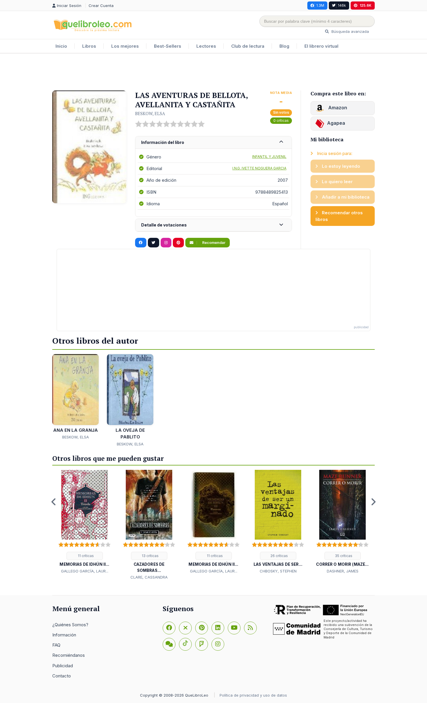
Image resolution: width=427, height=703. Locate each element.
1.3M (320, 5)
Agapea (336, 123)
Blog (284, 46)
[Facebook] (169, 628)
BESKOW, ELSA (150, 113)
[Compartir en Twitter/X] (153, 243)
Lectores (206, 46)
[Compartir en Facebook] (140, 243)
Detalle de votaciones (164, 224)
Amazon (337, 107)
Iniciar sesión (69, 5)
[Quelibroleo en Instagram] (166, 243)
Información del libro (162, 142)
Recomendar (213, 242)
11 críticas (85, 556)
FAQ (56, 645)
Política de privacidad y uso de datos (253, 695)
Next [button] (373, 502)
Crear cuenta (101, 5)
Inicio (61, 46)
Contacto (61, 676)
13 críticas (150, 556)
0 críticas (281, 120)
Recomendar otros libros (339, 216)
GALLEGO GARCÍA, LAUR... (84, 571)
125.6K (366, 5)
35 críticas (343, 556)
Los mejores (125, 46)
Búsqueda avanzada (349, 31)
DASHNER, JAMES (342, 571)
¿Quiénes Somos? (70, 624)
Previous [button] (54, 502)
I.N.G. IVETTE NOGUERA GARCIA (259, 168)
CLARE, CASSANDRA (149, 577)
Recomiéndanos (68, 655)
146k (342, 5)
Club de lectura (247, 46)
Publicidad (62, 665)
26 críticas (279, 556)
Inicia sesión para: (334, 153)
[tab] (213, 142)
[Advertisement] (213, 72)
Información (64, 635)
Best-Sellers (167, 46)
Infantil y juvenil (269, 156)
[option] (84, 522)
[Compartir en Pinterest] (178, 243)
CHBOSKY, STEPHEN (278, 571)
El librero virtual (321, 46)
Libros (89, 46)
